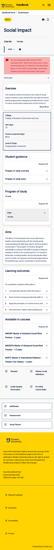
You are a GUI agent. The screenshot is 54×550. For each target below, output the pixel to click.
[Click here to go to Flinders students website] (8, 6)
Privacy (11, 533)
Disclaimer (12, 508)
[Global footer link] (14, 441)
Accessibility (13, 521)
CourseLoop (47, 546)
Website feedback (15, 495)
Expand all (43, 164)
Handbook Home (8, 13)
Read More (44, 107)
